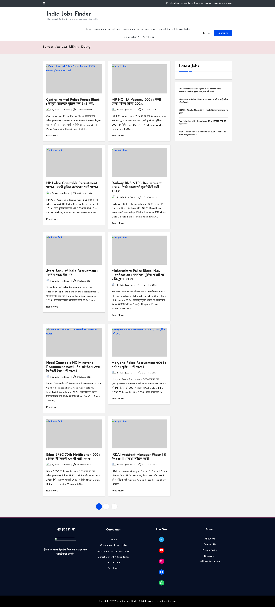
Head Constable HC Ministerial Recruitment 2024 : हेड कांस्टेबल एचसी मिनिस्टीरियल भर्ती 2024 (73, 367)
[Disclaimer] (209, 556)
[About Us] (210, 539)
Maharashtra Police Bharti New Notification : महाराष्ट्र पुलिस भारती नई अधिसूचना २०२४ (138, 275)
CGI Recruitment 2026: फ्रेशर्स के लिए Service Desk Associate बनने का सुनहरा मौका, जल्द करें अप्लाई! (200, 90)
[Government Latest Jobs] (113, 545)
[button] (223, 33)
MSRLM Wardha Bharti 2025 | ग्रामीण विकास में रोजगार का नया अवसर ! (203, 112)
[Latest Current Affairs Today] (113, 557)
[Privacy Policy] (209, 550)
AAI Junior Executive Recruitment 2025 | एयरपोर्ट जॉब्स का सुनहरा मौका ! (202, 122)
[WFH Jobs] (113, 568)
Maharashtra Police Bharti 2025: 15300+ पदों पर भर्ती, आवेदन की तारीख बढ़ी (203, 101)
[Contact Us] (210, 544)
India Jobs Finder (69, 14)
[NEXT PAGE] (114, 506)
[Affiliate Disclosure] (210, 562)
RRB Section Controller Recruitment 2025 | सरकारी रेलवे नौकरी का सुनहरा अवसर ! (202, 133)
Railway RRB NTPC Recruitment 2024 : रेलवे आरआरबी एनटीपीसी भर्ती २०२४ (137, 187)
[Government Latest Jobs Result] (113, 551)
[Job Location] (113, 562)
